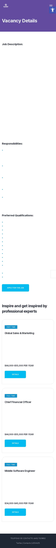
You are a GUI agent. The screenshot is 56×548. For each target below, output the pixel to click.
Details (15, 374)
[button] (52, 10)
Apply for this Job (15, 288)
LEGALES (36, 543)
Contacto (27, 543)
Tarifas (19, 543)
